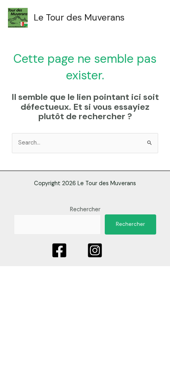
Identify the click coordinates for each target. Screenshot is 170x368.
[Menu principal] (148, 18)
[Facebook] (59, 250)
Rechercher (85, 209)
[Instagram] (95, 250)
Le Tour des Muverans (79, 17)
